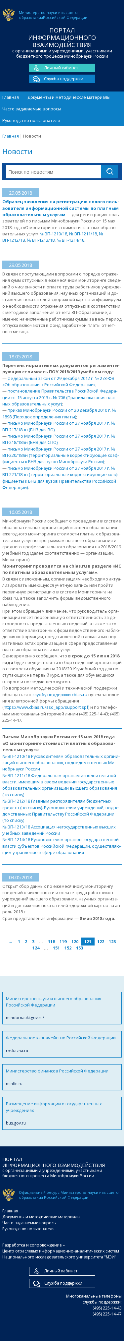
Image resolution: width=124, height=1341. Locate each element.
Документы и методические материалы (68, 97)
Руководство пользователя (31, 120)
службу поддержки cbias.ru (59, 695)
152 (67, 948)
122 (100, 942)
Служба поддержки (63, 79)
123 (112, 942)
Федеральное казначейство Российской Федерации (61, 1044)
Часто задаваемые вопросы (31, 109)
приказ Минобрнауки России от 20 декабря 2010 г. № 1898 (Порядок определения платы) (59, 413)
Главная (10, 97)
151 (56, 948)
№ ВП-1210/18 (53, 234)
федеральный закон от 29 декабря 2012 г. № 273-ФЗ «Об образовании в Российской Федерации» (58, 381)
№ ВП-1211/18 (82, 234)
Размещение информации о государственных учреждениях (54, 1113)
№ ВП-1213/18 (41, 240)
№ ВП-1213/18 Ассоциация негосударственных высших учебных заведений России (59, 830)
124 (35, 948)
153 (79, 948)
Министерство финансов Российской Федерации (57, 1077)
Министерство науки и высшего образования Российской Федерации (53, 1008)
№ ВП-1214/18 (70, 240)
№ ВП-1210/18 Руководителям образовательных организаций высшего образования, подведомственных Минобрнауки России (61, 762)
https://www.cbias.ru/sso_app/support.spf (46, 707)
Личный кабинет (61, 68)
